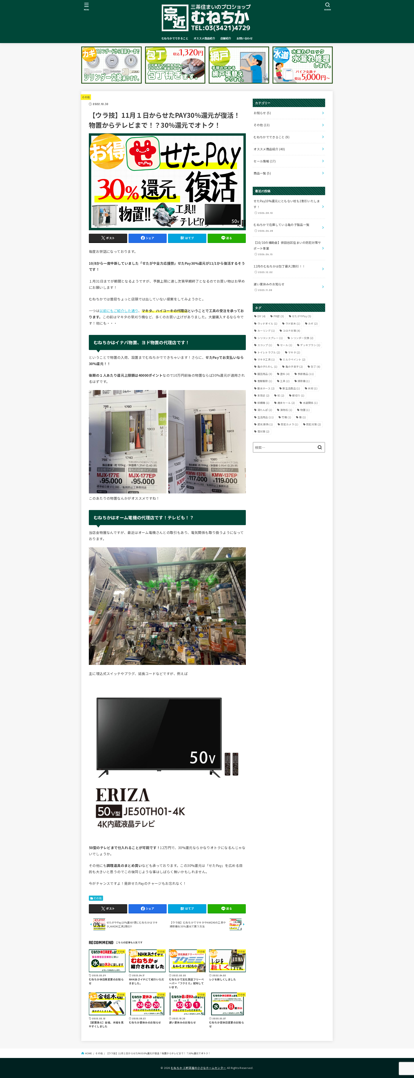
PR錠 (279, 316)
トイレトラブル (268, 352)
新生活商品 (291, 388)
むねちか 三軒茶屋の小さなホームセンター (198, 1068)
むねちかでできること (175, 38)
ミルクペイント (294, 359)
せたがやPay (301, 316)
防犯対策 (313, 424)
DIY (261, 316)
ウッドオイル (267, 323)
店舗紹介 (225, 38)
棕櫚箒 (263, 402)
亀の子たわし (267, 366)
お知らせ (262, 113)
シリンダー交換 (302, 338)
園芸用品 (264, 374)
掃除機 (304, 381)
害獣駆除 (264, 381)
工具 (285, 381)
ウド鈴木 (292, 323)
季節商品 (306, 374)
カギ (313, 323)
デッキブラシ (310, 345)
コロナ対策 (291, 330)
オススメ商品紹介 (204, 38)
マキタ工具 (266, 359)
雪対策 (263, 431)
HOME (88, 1053)
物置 (305, 410)
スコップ (264, 345)
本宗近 (263, 395)
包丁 (315, 366)
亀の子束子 (294, 366)
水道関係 (310, 402)
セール (286, 345)
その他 (86, 97)
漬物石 (286, 410)
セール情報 (265, 161)
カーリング (266, 330)
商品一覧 (262, 173)
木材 (312, 388)
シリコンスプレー (270, 338)
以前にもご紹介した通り (118, 310)
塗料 (285, 374)
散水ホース (266, 388)
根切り (298, 395)
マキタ (294, 352)
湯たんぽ (264, 410)
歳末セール (286, 402)
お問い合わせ (244, 38)
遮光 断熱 (265, 424)
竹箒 (286, 417)
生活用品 (265, 417)
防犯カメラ (289, 424)
